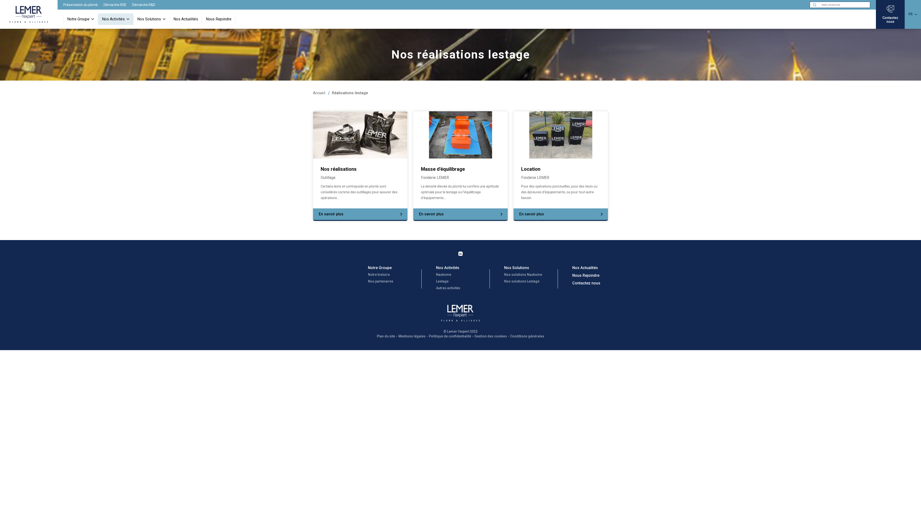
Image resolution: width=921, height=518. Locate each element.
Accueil (319, 93)
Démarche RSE (115, 5)
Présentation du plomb (80, 5)
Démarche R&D (143, 5)
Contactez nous (586, 283)
